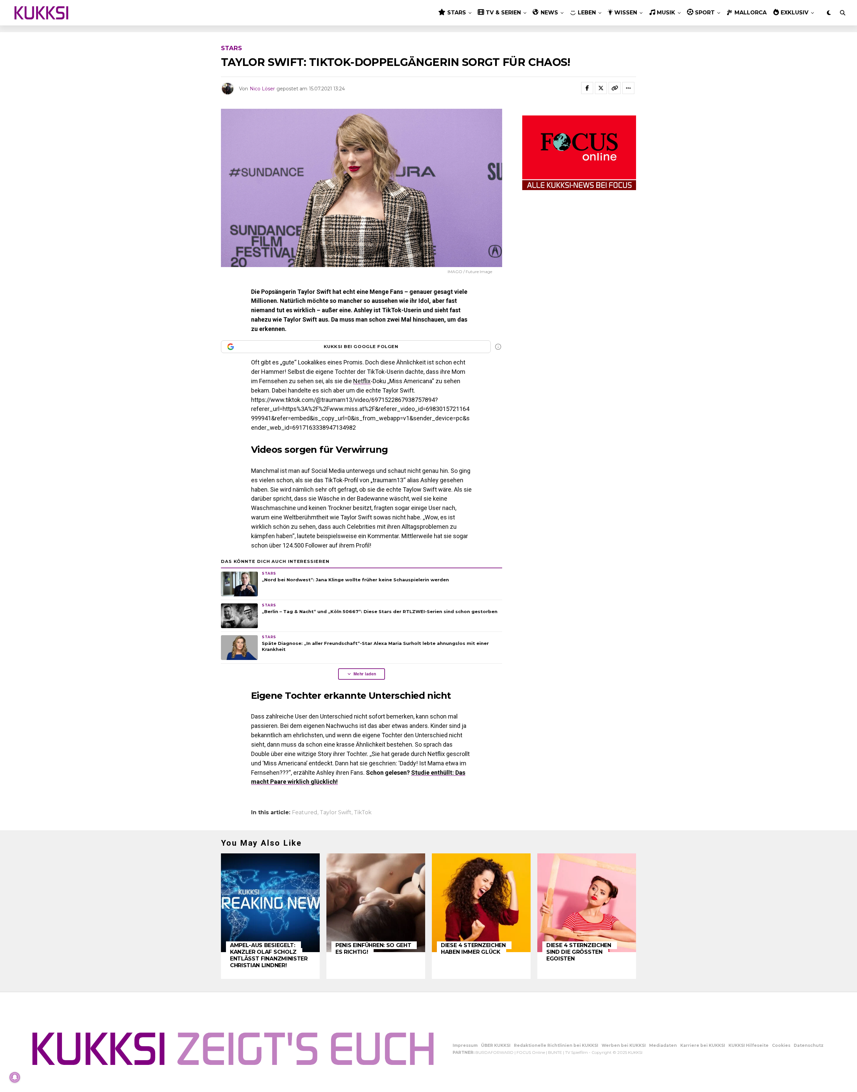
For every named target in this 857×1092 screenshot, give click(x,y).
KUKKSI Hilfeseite (748, 1045)
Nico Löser (262, 89)
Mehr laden (365, 674)
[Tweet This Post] (601, 88)
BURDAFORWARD (494, 1052)
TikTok (363, 812)
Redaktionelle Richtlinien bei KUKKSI (556, 1045)
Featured (304, 812)
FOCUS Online (531, 1052)
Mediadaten (663, 1045)
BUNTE (555, 1052)
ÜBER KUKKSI (496, 1045)
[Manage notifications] (14, 1077)
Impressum (465, 1045)
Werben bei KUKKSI (624, 1045)
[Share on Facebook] (587, 88)
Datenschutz (809, 1045)
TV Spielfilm (576, 1052)
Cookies (781, 1045)
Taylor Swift (336, 812)
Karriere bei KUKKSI (702, 1045)
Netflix (362, 381)
